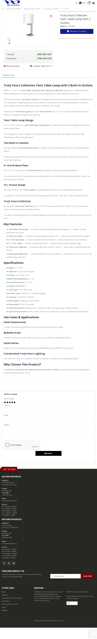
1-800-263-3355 (7, 495)
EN (83, 3)
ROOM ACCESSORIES (14, 9)
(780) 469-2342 (7, 533)
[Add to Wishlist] (51, 16)
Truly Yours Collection (51, 9)
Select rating (9, 398)
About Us (5, 595)
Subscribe (87, 576)
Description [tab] (8, 75)
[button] (76, 3)
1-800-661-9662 (7, 537)
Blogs (4, 592)
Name (6, 405)
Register (5, 610)
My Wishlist (6, 601)
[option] (28, 25)
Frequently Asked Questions (12, 598)
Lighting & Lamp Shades (32, 9)
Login (4, 607)
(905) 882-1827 (7, 491)
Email (6, 415)
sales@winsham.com (9, 501)
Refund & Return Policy (10, 604)
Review (7, 425)
